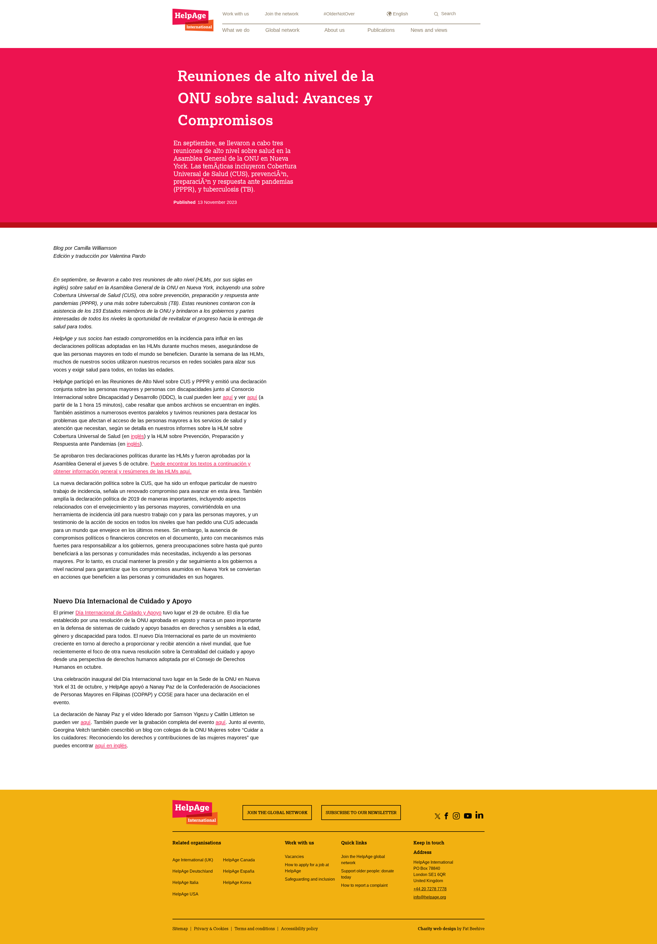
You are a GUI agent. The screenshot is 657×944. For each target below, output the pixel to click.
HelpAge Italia (185, 882)
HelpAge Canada (239, 860)
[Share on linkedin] (479, 816)
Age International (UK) (192, 860)
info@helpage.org (429, 897)
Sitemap (180, 928)
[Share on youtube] (468, 816)
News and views (429, 30)
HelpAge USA (185, 894)
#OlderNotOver (339, 13)
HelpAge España (238, 871)
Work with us (236, 13)
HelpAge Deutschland (192, 871)
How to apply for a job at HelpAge (307, 868)
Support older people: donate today (367, 874)
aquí (228, 397)
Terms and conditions (255, 928)
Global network (282, 30)
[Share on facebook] (446, 816)
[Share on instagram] (456, 816)
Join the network (281, 13)
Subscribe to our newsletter (361, 812)
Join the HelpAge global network (363, 859)
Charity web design (437, 928)
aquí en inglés (111, 745)
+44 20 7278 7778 (430, 889)
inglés (137, 436)
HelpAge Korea (237, 882)
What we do (235, 30)
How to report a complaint (364, 885)
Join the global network (277, 812)
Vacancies (294, 856)
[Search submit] (436, 14)
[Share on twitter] (437, 816)
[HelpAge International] (193, 19)
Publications (381, 30)
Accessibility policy (299, 928)
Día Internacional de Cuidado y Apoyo (118, 612)
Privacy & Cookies (211, 928)
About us (334, 30)
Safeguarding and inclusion (310, 879)
